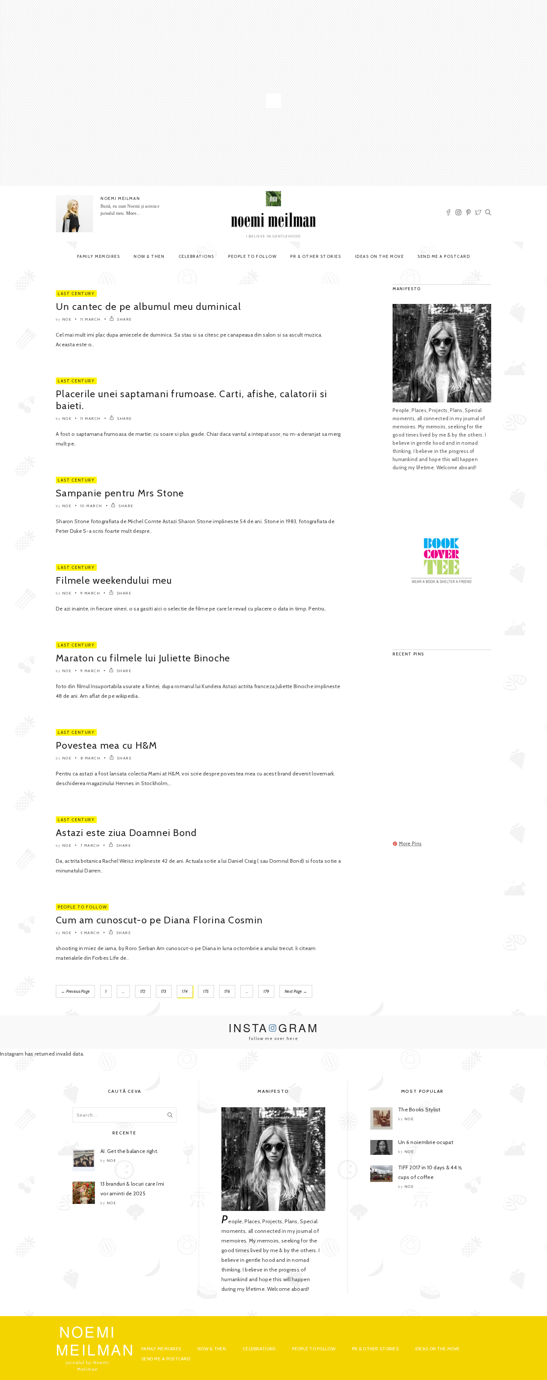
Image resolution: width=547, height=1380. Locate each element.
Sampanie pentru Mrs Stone (120, 493)
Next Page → (296, 991)
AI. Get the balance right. (129, 1151)
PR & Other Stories (315, 256)
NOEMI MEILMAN (120, 198)
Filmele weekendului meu (114, 580)
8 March (90, 758)
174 (185, 991)
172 (142, 991)
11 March (90, 319)
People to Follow (252, 256)
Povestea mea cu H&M (106, 745)
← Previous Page (75, 991)
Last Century (76, 293)
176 (227, 991)
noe (67, 319)
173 (164, 991)
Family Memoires (98, 256)
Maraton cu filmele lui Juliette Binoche (143, 658)
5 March (90, 932)
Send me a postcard (444, 256)
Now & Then (149, 256)
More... (133, 213)
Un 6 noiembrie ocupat (425, 1142)
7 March (90, 845)
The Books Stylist (419, 1109)
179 (266, 991)
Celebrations (196, 256)
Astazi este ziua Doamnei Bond (126, 833)
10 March (91, 505)
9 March (90, 593)
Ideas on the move (379, 256)
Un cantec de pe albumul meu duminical (148, 306)
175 (206, 991)
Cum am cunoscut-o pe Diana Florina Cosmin (159, 920)
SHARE (124, 319)
